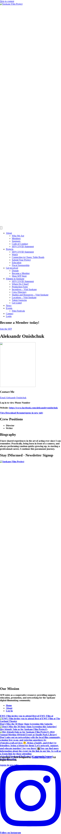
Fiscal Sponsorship (20, 265)
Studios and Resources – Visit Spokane (30, 295)
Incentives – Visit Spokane (24, 289)
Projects (9, 249)
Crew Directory (19, 292)
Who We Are (18, 235)
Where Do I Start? (20, 284)
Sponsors (16, 241)
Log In (9, 711)
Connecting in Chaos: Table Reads (28, 257)
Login (9, 316)
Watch (15, 254)
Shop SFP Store (19, 276)
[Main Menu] (1, 227)
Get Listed (17, 303)
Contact (9, 313)
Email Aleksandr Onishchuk (13, 397)
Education (16, 262)
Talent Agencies (19, 300)
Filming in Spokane (15, 278)
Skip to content (7, 1)
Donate (15, 270)
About (9, 233)
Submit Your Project (21, 260)
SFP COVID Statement (23, 246)
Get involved (12, 268)
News (8, 305)
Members (16, 238)
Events (9, 308)
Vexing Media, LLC (42, 757)
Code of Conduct (20, 244)
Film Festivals (18, 311)
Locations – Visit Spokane (24, 297)
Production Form (20, 286)
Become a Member (21, 273)
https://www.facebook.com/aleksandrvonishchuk (33, 407)
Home (9, 705)
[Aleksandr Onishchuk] (18, 386)
